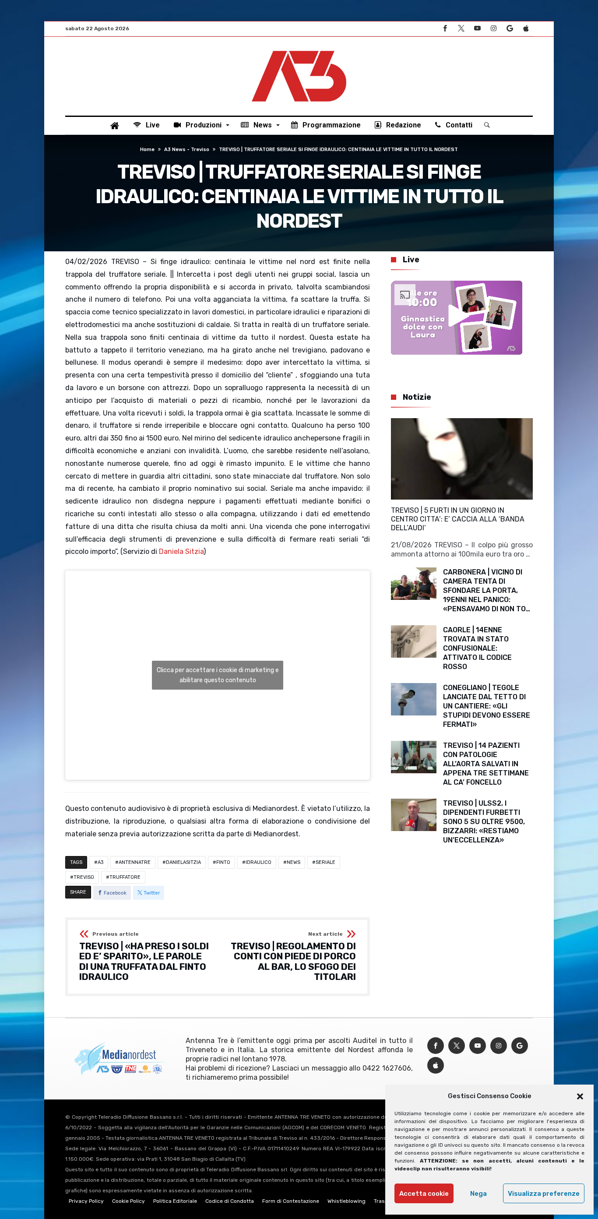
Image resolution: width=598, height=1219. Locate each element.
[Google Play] (510, 28)
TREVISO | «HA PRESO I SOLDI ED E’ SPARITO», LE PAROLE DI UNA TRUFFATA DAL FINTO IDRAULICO (144, 957)
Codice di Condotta (229, 1201)
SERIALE (325, 862)
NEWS (293, 862)
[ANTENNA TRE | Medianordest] (299, 50)
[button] (580, 1096)
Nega (478, 1194)
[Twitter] (461, 28)
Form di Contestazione (290, 1201)
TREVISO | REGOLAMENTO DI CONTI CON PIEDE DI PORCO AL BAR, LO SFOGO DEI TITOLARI (293, 957)
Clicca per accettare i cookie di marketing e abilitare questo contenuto (218, 675)
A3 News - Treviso (186, 149)
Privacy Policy (86, 1201)
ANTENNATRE (135, 862)
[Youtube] (477, 28)
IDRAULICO (258, 862)
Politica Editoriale (175, 1201)
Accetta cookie (424, 1194)
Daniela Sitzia (181, 551)
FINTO (223, 862)
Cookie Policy (128, 1201)
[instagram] (493, 28)
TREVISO (84, 877)
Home (147, 149)
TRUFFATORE (125, 877)
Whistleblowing (346, 1201)
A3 (100, 862)
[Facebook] (445, 28)
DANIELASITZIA (183, 862)
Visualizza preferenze (544, 1194)
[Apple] (526, 28)
